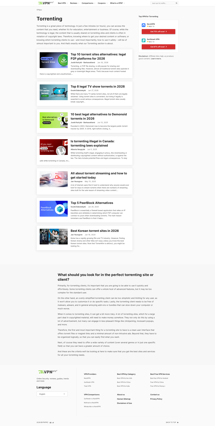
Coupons (102, 3)
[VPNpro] (46, 3)
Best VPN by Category (126, 374)
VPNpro (39, 10)
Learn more (156, 58)
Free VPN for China (157, 382)
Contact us (155, 394)
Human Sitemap (124, 399)
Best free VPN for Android (159, 378)
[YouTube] (50, 423)
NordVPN (87, 378)
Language (44, 387)
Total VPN (87, 386)
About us (121, 394)
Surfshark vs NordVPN (92, 399)
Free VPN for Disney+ (157, 386)
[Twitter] (53, 423)
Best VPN (62, 3)
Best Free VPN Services (160, 374)
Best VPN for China (123, 382)
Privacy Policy (156, 399)
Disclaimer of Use (124, 403)
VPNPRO (45, 422)
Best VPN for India (123, 386)
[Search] (176, 3)
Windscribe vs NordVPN (92, 406)
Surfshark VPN (89, 382)
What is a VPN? (116, 3)
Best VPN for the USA (124, 378)
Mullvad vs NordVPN (91, 403)
